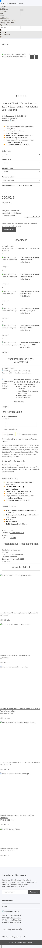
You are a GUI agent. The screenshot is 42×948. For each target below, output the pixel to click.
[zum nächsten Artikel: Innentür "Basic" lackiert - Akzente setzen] (14, 44)
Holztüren (13, 118)
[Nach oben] (1, 946)
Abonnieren (34, 892)
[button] (8, 901)
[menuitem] (3, 7)
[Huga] (12, 120)
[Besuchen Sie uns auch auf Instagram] (3, 933)
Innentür (13, 538)
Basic (12, 530)
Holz (11, 535)
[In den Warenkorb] (3, 52)
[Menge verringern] (3, 424)
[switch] (0, 1)
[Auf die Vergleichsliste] (32, 57)
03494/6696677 (15, 915)
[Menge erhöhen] (38, 424)
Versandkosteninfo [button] (8, 215)
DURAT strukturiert (17, 533)
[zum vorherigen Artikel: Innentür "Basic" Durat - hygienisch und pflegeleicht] (10, 44)
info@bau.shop (15, 920)
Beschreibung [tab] (9, 434)
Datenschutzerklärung (10, 882)
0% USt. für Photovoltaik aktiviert (11, 3)
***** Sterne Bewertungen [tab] (27, 434)
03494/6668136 (15, 918)
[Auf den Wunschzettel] (36, 57)
